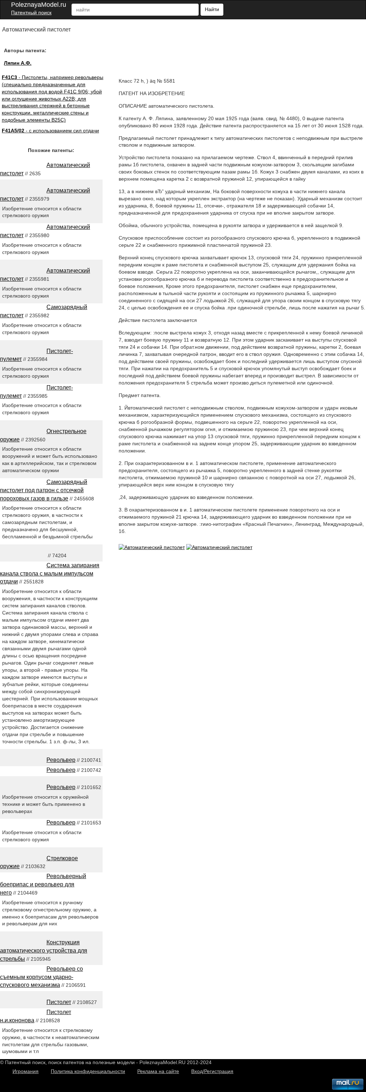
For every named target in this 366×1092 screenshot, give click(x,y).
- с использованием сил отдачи (50, 130)
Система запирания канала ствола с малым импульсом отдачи (49, 573)
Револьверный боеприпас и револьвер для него (43, 884)
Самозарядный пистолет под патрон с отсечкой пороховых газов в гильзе (43, 490)
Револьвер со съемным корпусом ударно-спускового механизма (41, 977)
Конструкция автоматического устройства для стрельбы (43, 950)
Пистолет (58, 1002)
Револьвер (60, 760)
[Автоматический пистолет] (152, 547)
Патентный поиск (31, 12)
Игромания (26, 1071)
